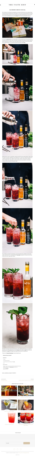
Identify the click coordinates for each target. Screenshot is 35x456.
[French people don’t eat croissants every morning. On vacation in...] (9, 437)
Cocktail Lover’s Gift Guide (26, 397)
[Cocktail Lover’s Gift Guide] (26, 391)
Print (31, 355)
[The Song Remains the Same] (26, 405)
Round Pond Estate (10, 353)
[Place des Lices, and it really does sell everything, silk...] (20, 437)
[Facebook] (14, 449)
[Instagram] (17, 449)
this (8, 351)
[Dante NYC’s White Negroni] (9, 405)
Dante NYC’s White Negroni (9, 411)
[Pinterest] (21, 449)
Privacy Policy (21, 452)
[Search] (32, 5)
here (24, 42)
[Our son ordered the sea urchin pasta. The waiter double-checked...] (15, 437)
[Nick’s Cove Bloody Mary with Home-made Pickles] (9, 391)
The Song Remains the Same (26, 411)
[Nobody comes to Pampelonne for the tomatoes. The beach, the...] (32, 437)
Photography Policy (26, 452)
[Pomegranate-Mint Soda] (9, 418)
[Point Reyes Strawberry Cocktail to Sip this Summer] (26, 418)
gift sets (16, 15)
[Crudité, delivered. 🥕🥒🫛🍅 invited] (3, 437)
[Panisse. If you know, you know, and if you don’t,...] (26, 437)
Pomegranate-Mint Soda (9, 424)
